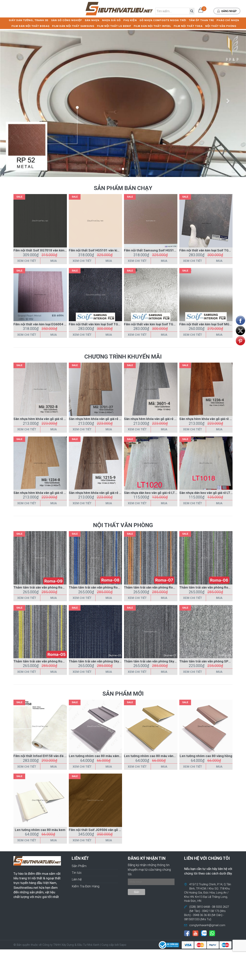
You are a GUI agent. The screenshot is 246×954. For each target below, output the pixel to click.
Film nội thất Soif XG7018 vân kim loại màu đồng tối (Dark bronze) (63, 250)
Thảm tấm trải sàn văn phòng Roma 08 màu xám (105, 587)
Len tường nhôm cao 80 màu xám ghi (97, 756)
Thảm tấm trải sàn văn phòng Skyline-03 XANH (104, 661)
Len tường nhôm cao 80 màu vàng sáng (153, 756)
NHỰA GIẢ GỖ (111, 20)
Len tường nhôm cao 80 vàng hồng (206, 756)
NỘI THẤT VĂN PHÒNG (220, 26)
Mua (53, 261)
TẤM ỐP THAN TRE (201, 20)
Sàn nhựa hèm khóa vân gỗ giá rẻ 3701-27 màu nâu (107, 419)
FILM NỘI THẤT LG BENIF (114, 26)
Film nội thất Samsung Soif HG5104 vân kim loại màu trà (166, 250)
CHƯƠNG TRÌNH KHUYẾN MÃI (123, 356)
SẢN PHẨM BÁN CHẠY (123, 188)
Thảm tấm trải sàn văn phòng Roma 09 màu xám (49, 587)
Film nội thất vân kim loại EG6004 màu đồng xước (50, 324)
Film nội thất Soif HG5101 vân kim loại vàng (101, 250)
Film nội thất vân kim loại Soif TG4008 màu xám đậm (108, 324)
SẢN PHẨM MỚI (123, 693)
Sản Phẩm (79, 866)
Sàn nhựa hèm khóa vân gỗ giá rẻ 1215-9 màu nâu (106, 493)
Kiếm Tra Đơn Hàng (85, 886)
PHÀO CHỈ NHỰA (228, 20)
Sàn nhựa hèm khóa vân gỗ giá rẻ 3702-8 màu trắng (52, 419)
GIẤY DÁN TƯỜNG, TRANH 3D (28, 20)
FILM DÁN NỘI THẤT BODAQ (30, 26)
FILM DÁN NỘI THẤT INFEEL (152, 26)
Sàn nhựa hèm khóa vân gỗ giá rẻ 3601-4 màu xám (161, 419)
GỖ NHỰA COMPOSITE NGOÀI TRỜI (163, 20)
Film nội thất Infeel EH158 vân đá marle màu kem (50, 756)
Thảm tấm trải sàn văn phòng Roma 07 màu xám (160, 587)
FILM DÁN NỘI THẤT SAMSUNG (73, 26)
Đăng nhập (229, 11)
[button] (18, 101)
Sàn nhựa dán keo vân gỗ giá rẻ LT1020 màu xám (160, 493)
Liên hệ (77, 879)
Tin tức (77, 873)
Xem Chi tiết (26, 261)
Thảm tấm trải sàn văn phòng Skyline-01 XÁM (158, 661)
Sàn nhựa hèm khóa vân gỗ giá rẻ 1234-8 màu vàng (51, 493)
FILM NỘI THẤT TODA (188, 26)
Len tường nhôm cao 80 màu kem (40, 830)
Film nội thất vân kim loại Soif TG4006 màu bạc (159, 324)
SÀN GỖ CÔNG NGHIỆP (66, 20)
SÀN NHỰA (92, 20)
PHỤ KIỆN (130, 20)
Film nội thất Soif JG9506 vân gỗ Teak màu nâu (104, 830)
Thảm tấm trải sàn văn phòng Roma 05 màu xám (49, 661)
